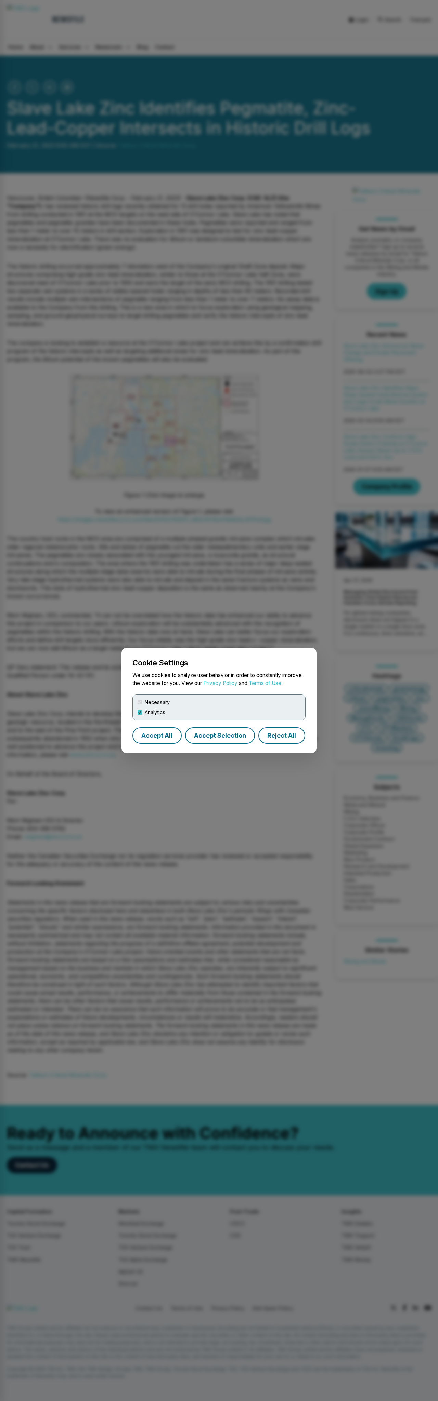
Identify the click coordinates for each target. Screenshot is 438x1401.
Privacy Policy (220, 683)
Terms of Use (265, 683)
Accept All (156, 735)
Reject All (281, 735)
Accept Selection (220, 735)
